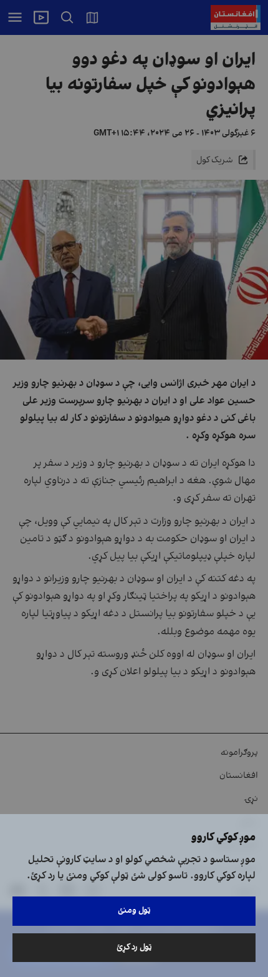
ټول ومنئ (134, 910)
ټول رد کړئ (134, 947)
